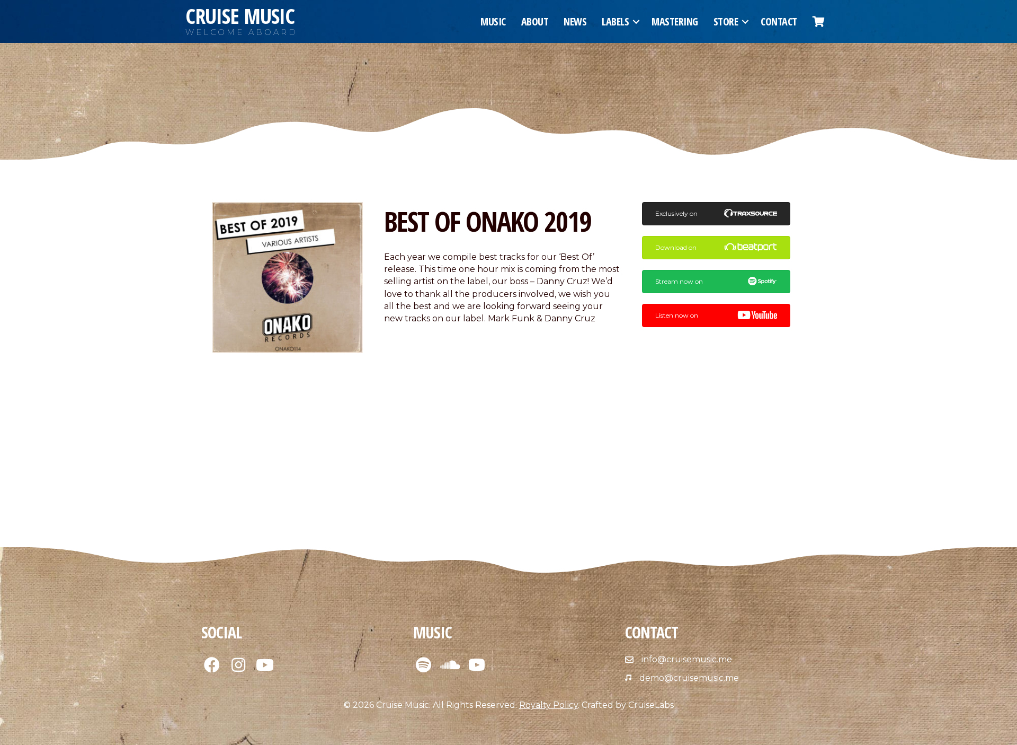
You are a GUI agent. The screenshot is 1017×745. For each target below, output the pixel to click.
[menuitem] (818, 21)
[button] (636, 21)
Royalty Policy (548, 705)
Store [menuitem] (725, 21)
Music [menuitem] (493, 21)
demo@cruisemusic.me (689, 678)
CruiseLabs (651, 705)
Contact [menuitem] (779, 21)
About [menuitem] (535, 21)
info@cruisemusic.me (686, 659)
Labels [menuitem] (615, 21)
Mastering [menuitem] (675, 21)
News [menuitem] (575, 21)
